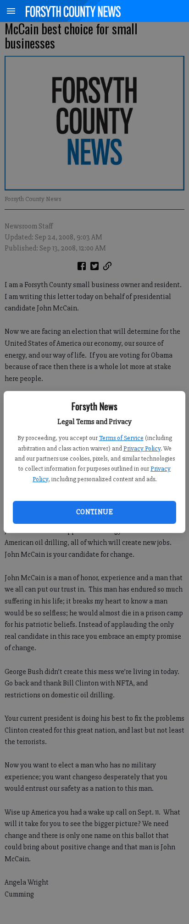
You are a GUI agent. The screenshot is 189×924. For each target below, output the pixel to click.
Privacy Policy (142, 448)
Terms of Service (121, 438)
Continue (94, 511)
